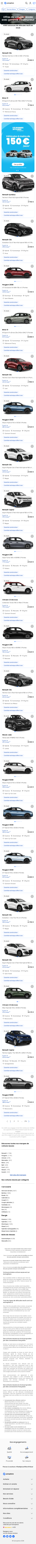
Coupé (5, 1200)
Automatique (8, 1238)
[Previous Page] (7, 1121)
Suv (4, 1209)
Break (5, 1195)
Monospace (7, 1207)
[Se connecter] (30, 3)
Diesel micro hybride (9, 1231)
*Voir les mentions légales (18, 167)
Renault (6, 1153)
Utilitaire (6, 1212)
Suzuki (6, 1172)
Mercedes (7, 1160)
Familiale (6, 1205)
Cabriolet (6, 1198)
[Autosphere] (9, 3)
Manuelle (6, 1241)
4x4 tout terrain (9, 1191)
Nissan (6, 1170)
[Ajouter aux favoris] (32, 34)
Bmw (5, 1163)
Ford (5, 1167)
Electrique (7, 1224)
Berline (6, 1193)
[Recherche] (26, 3)
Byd (5, 1165)
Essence (6, 1219)
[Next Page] (29, 1121)
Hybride (6, 1222)
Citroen (6, 1158)
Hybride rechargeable (10, 1229)
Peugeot (7, 1155)
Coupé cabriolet (8, 1202)
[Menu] (1, 3)
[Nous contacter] (34, 3)
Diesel (5, 1226)
